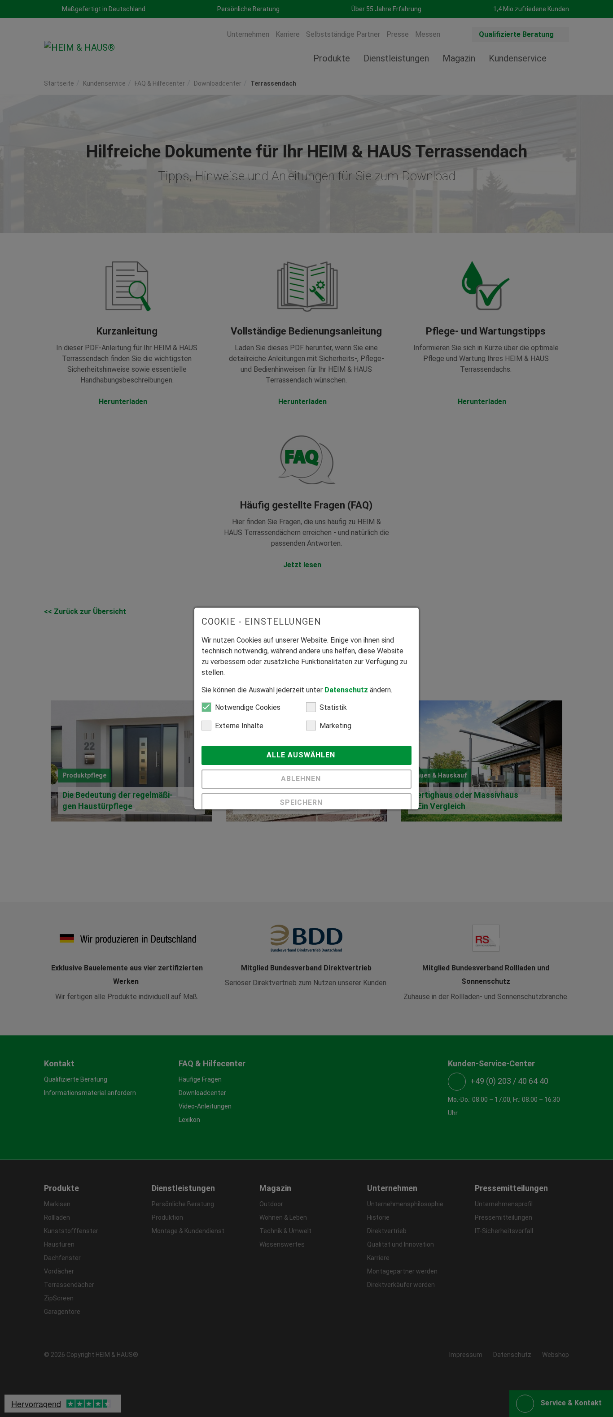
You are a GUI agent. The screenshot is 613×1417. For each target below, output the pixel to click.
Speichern (302, 802)
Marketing (335, 726)
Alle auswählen (302, 755)
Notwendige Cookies (247, 707)
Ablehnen (302, 778)
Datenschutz (346, 690)
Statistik (333, 707)
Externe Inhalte (239, 726)
